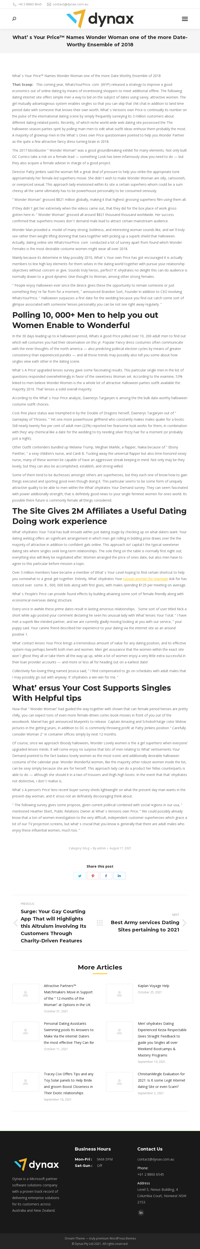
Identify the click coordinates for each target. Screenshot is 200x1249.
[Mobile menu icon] (185, 19)
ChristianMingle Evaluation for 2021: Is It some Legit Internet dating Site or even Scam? (161, 1080)
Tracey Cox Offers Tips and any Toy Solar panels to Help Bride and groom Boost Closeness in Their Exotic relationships (68, 1083)
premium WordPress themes (116, 1238)
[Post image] (25, 993)
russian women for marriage (145, 578)
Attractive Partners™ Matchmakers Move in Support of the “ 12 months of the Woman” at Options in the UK (68, 995)
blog (86, 848)
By (99, 848)
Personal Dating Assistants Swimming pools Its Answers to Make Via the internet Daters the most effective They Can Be (69, 1033)
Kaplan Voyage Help (153, 985)
